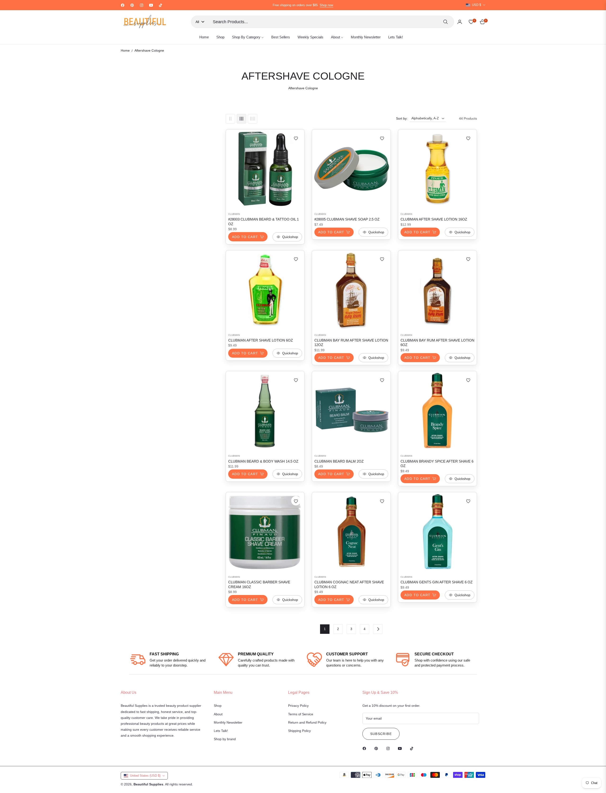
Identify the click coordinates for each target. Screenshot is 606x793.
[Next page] (378, 629)
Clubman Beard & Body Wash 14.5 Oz (263, 461)
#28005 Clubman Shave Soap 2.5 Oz (346, 219)
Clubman (234, 214)
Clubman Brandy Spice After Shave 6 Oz (437, 463)
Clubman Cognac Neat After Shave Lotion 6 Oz (349, 584)
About (218, 714)
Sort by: (402, 118)
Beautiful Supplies (148, 784)
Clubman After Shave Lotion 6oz (260, 340)
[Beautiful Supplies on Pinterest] (377, 748)
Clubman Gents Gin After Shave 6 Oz (436, 582)
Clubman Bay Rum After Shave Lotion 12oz (351, 342)
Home (125, 50)
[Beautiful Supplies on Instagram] (389, 748)
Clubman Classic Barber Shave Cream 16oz (259, 584)
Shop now (326, 5)
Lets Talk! (221, 731)
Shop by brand (225, 739)
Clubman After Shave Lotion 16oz (434, 219)
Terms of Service (300, 714)
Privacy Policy (298, 705)
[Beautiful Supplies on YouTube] (401, 748)
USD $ (476, 5)
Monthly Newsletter (228, 722)
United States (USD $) (145, 775)
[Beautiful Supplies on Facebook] (365, 748)
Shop (218, 705)
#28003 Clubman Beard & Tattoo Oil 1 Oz (263, 221)
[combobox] (324, 22)
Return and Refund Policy (307, 722)
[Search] (445, 21)
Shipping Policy (299, 731)
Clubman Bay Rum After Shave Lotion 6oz (437, 342)
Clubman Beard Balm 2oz (339, 461)
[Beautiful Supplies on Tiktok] (413, 748)
